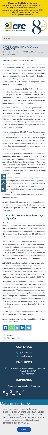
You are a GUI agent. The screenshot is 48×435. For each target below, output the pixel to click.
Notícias (15, 52)
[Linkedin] (22, 327)
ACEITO (24, 430)
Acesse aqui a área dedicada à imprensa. (24, 386)
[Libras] (3, 176)
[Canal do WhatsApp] (14, 394)
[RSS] (21, 394)
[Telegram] (28, 327)
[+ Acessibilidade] (3, 189)
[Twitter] (17, 327)
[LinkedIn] (18, 391)
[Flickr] (7, 394)
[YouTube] (5, 391)
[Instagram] (11, 391)
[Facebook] (5, 327)
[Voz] (3, 183)
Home (5, 52)
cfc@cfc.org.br (26, 356)
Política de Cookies (25, 417)
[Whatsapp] (11, 327)
